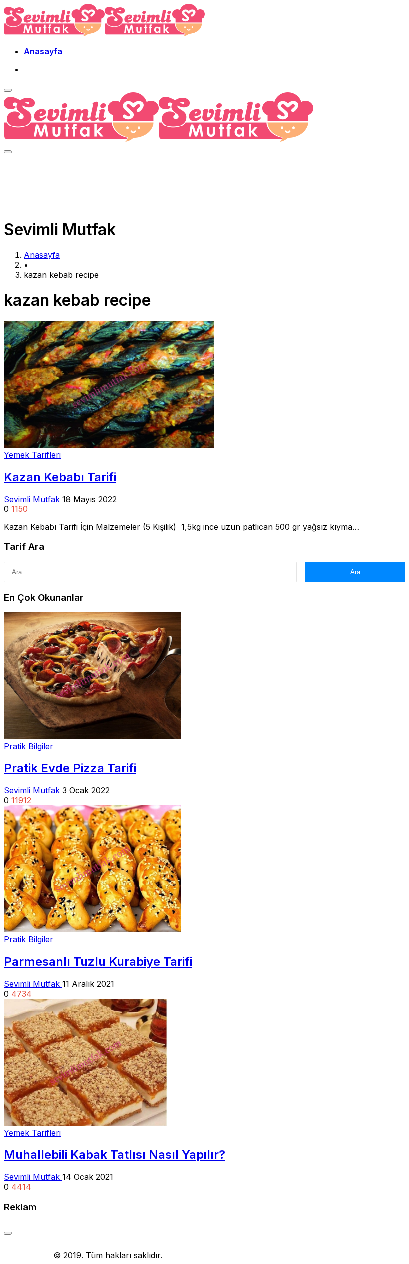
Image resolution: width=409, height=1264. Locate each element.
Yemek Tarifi (27, 1255)
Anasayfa (43, 51)
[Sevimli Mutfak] (104, 33)
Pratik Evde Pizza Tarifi (70, 768)
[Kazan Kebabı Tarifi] (109, 445)
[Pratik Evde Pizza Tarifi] (92, 736)
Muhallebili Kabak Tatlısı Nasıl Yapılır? (114, 1154)
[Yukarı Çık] (8, 1233)
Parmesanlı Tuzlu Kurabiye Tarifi (98, 961)
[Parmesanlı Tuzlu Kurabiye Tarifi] (92, 929)
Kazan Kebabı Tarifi (60, 477)
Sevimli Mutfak (33, 499)
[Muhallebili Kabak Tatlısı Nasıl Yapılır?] (85, 1123)
